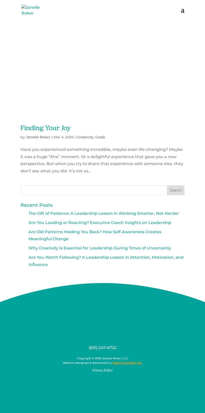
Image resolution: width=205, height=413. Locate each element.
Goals (100, 137)
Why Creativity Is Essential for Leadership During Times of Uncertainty (99, 248)
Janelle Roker (38, 137)
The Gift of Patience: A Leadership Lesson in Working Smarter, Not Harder (103, 213)
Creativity (85, 137)
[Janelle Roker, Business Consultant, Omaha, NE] (105, 382)
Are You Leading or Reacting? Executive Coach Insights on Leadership (99, 222)
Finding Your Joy (45, 127)
